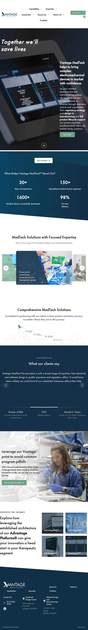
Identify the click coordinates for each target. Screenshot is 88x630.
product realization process (68, 316)
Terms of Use (81, 627)
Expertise (32, 591)
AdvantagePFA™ (51, 530)
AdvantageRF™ (50, 553)
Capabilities (11, 591)
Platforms (73, 587)
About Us (52, 587)
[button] (36, 9)
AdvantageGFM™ (75, 530)
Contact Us (7, 597)
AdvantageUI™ (74, 553)
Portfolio (52, 591)
